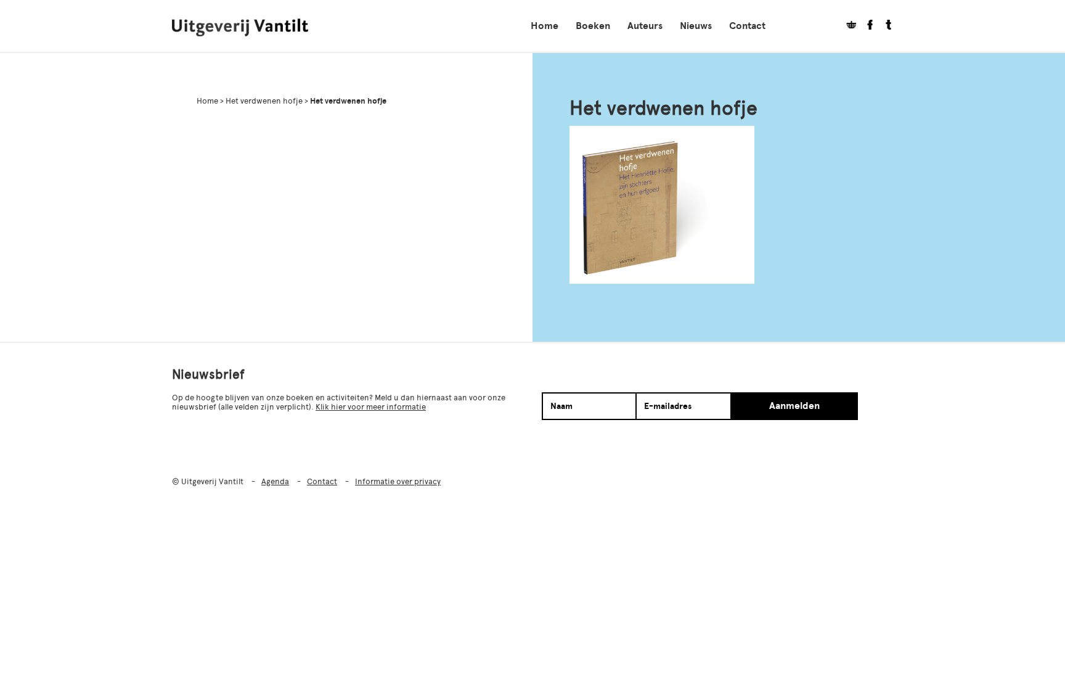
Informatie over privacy (398, 481)
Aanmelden (794, 406)
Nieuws (696, 26)
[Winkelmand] (847, 26)
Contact (747, 26)
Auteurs (645, 26)
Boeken (593, 26)
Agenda (275, 481)
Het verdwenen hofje (264, 100)
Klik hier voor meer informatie (371, 406)
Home (544, 26)
